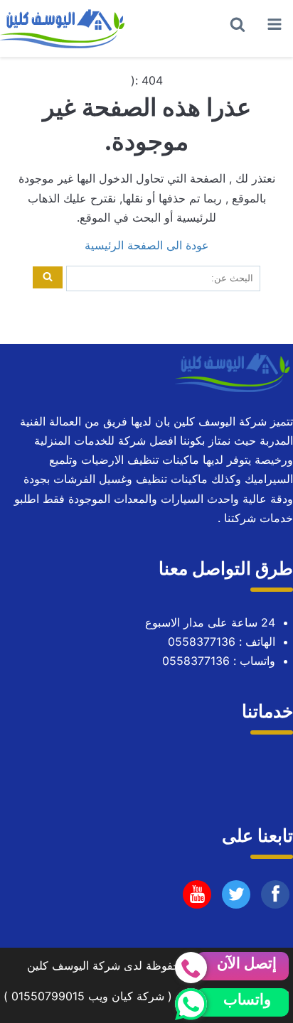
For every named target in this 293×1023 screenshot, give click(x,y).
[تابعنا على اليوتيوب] (197, 897)
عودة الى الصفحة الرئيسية (147, 245)
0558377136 (201, 641)
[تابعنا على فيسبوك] (275, 897)
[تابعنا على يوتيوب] (236, 897)
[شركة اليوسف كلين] (64, 28)
